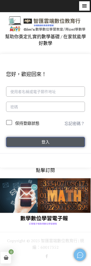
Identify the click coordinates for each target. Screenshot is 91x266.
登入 (45, 142)
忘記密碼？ (74, 123)
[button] (84, 6)
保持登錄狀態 (27, 123)
